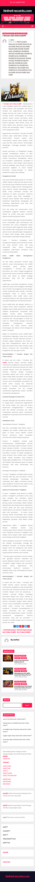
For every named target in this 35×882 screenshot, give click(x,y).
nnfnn (12, 40)
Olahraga (18, 33)
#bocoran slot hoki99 (23, 47)
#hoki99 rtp (28, 54)
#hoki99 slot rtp (14, 65)
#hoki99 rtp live (14, 56)
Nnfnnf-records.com (17, 11)
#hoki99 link (17, 51)
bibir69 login (7, 779)
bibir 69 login (7, 781)
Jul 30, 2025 (17, 677)
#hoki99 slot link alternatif (17, 58)
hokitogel (6, 762)
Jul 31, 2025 (17, 664)
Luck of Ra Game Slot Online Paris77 (21, 661)
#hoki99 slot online (21, 63)
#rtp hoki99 (21, 68)
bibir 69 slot (6, 784)
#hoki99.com (13, 68)
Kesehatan (11, 33)
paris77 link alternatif (17, 19)
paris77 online (7, 773)
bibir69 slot (6, 759)
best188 (5, 793)
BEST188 (5, 852)
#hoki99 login (19, 54)
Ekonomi (5, 33)
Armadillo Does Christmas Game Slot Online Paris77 (23, 687)
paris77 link (27, 19)
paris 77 (5, 771)
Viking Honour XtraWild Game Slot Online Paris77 (22, 674)
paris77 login (8, 19)
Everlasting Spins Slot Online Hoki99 (9, 631)
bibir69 (5, 805)
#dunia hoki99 (13, 49)
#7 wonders (23, 42)
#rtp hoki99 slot (23, 70)
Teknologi (24, 33)
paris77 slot (12, 17)
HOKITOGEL (6, 862)
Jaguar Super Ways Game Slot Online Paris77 (17, 736)
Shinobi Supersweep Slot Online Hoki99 (24, 631)
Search (6, 700)
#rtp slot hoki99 (21, 72)
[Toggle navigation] (32, 26)
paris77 (6, 17)
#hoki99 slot (23, 56)
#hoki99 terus (23, 65)
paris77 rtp (27, 17)
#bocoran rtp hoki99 (15, 44)
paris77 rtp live (19, 17)
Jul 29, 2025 (17, 690)
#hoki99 (20, 49)
